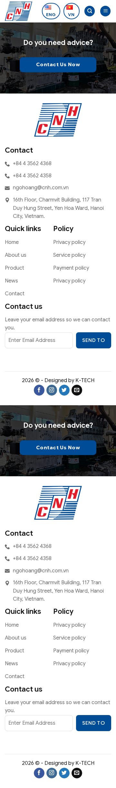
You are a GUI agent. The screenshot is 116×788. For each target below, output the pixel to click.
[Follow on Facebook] (39, 390)
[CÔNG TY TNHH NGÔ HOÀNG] (21, 11)
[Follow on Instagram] (51, 390)
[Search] (89, 11)
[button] (105, 11)
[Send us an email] (77, 390)
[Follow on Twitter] (64, 390)
